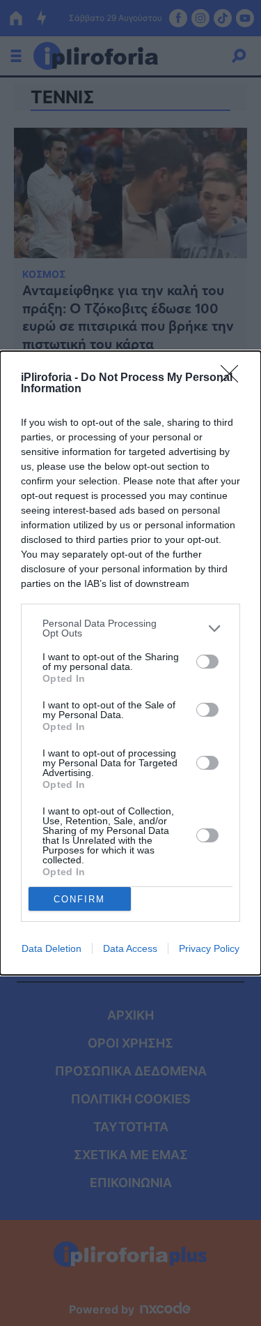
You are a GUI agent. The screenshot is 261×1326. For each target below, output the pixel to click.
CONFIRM (79, 899)
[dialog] (130, 663)
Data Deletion (51, 948)
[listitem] (130, 628)
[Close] (234, 378)
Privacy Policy (209, 948)
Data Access (130, 948)
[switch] (207, 662)
